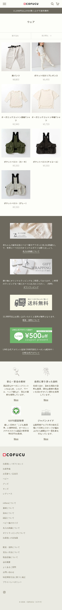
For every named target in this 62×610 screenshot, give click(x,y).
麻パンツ (16, 75)
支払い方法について (11, 552)
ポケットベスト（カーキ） (16, 161)
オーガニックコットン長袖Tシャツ (15, 119)
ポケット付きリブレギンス (46, 75)
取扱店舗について (10, 557)
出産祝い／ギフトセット (13, 464)
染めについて (8, 513)
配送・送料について (31, 320)
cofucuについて (9, 503)
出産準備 (6, 469)
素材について (8, 508)
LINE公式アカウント (31, 353)
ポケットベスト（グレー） (16, 203)
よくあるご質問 (9, 567)
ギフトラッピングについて (14, 533)
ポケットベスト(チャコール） (46, 161)
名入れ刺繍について (31, 251)
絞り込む (15, 35)
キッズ (6, 489)
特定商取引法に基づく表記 (14, 577)
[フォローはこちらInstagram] (4, 592)
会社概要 (6, 562)
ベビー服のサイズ (10, 523)
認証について (8, 518)
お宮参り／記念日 (10, 474)
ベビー (6, 479)
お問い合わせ (8, 572)
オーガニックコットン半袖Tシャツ (46, 119)
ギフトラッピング (31, 287)
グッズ (6, 484)
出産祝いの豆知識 (10, 538)
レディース (7, 494)
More (16, 400)
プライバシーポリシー (12, 582)
